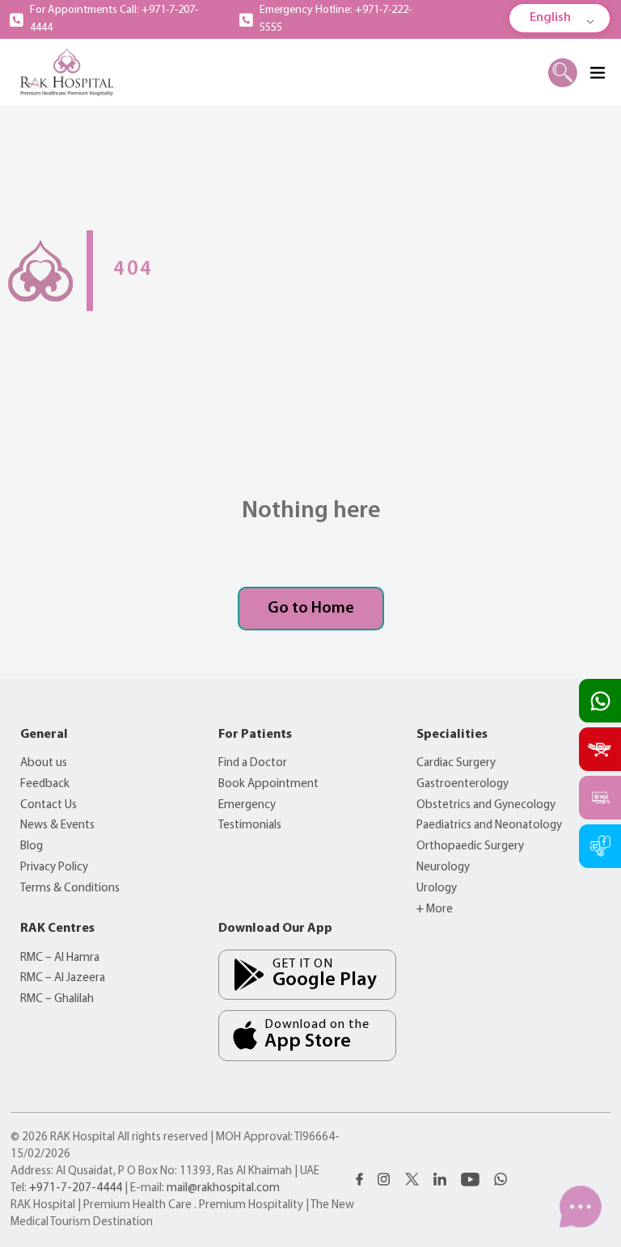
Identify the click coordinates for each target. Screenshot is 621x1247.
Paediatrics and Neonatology (489, 825)
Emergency (247, 805)
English (550, 17)
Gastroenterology (462, 784)
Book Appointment (268, 784)
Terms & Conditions (70, 889)
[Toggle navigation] (597, 72)
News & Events (57, 825)
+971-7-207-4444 (75, 1188)
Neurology (443, 868)
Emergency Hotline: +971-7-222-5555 (336, 19)
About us (43, 763)
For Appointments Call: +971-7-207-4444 (114, 19)
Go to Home (311, 608)
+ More (434, 910)
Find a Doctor (252, 763)
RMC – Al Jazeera (62, 978)
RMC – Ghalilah (57, 999)
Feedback (45, 784)
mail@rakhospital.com (223, 1188)
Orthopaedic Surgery (470, 846)
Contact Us (48, 805)
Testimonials (249, 825)
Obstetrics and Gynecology (486, 805)
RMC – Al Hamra (59, 958)
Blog (31, 846)
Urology (436, 889)
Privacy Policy (54, 868)
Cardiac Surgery (456, 763)
